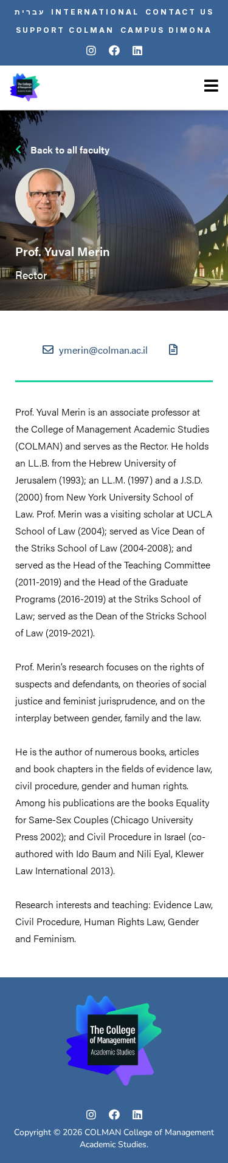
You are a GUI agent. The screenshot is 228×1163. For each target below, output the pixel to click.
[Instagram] (91, 51)
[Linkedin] (137, 51)
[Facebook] (114, 51)
